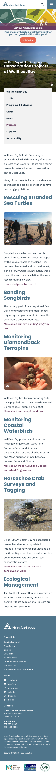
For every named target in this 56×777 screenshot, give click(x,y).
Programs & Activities (19, 105)
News (9, 118)
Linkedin (11, 692)
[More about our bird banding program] (28, 328)
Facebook (12, 680)
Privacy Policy (10, 657)
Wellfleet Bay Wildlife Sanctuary (23, 62)
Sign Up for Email (12, 642)
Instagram (13, 688)
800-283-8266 (11, 727)
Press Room (9, 646)
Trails (9, 98)
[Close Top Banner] (53, 11)
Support (11, 131)
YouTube (12, 684)
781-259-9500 (10, 724)
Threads (12, 696)
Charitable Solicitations (15, 661)
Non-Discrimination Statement (18, 669)
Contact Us (9, 654)
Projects (11, 125)
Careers (7, 650)
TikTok (11, 700)
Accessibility (13, 138)
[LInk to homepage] (13, 4)
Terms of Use (10, 665)
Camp (9, 111)
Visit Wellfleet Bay (16, 91)
